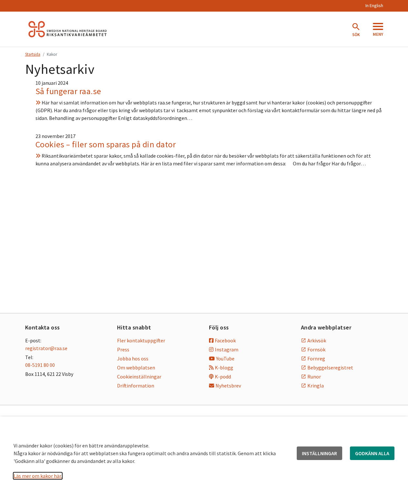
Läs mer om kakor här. (38, 476)
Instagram (226, 349)
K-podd (223, 376)
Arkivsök (316, 340)
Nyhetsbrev (228, 385)
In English (374, 5)
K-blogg (224, 367)
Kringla (315, 385)
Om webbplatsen (136, 367)
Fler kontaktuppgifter (141, 340)
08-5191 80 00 (40, 365)
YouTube (225, 358)
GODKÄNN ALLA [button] (372, 453)
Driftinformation (135, 385)
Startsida (32, 54)
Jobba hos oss (132, 358)
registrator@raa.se (46, 348)
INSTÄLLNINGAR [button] (319, 453)
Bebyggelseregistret (330, 367)
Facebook (225, 340)
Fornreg (316, 358)
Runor (314, 376)
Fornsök (316, 349)
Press (123, 349)
